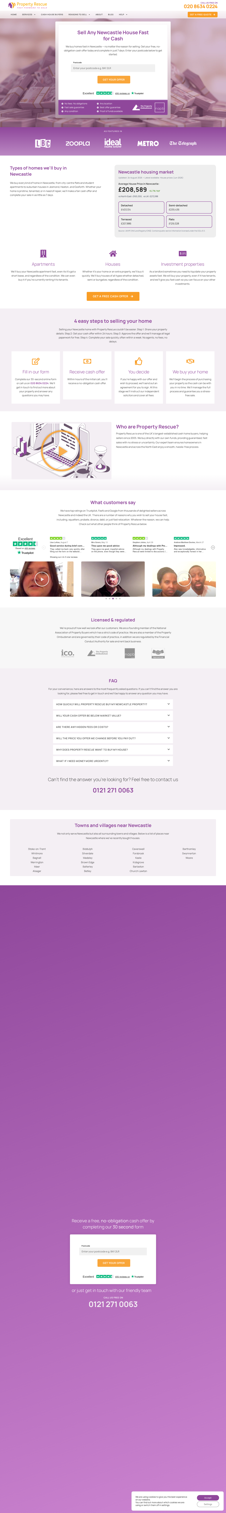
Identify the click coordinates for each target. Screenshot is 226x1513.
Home (14, 14)
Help (121, 14)
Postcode (77, 63)
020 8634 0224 (39, 383)
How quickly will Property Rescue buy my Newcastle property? (101, 704)
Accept (208, 1497)
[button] (61, 450)
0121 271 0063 (113, 790)
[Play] (41, 579)
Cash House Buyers (52, 14)
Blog (111, 14)
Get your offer (114, 79)
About (99, 14)
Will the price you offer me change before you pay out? (96, 738)
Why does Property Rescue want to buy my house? (92, 749)
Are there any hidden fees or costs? (82, 727)
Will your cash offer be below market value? (88, 715)
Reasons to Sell (78, 14)
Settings (208, 1504)
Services (27, 14)
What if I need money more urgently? (82, 761)
